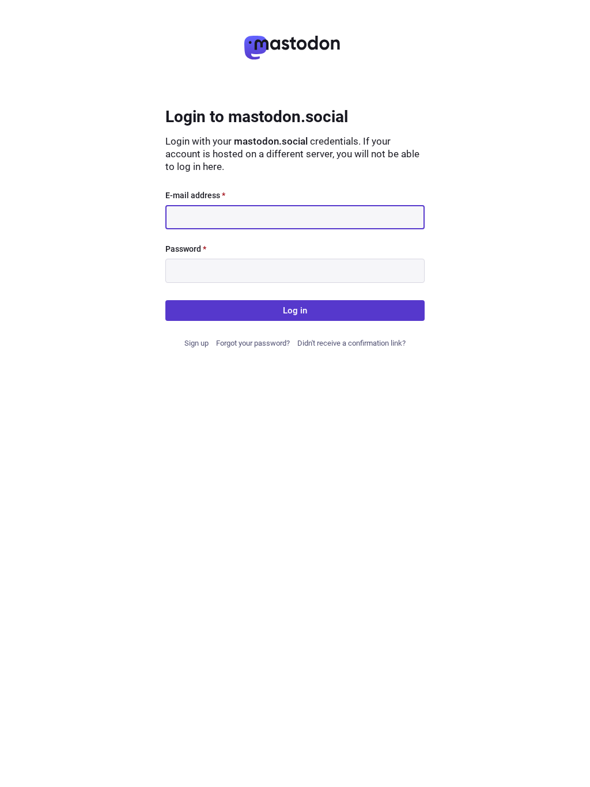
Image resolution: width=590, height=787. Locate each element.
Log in (295, 310)
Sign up (196, 343)
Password (185, 248)
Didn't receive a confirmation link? (351, 343)
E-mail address (195, 195)
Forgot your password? (253, 343)
